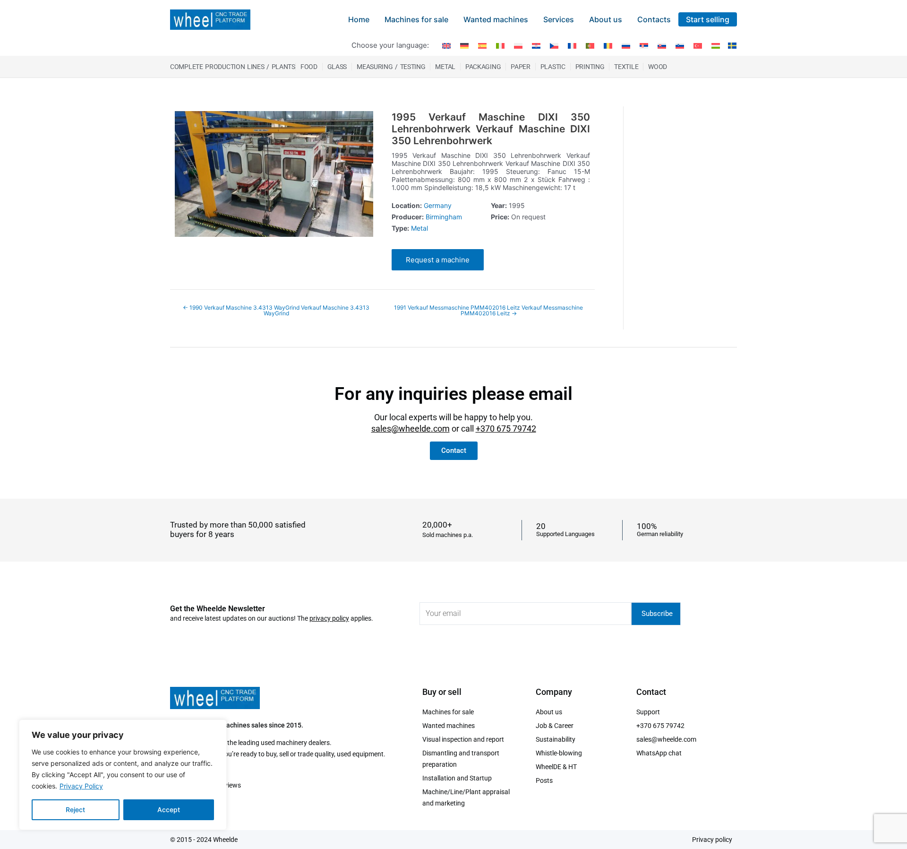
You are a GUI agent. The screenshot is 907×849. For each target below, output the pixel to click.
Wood (657, 66)
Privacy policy (712, 839)
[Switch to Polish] (518, 45)
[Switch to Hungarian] (716, 45)
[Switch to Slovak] (662, 45)
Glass (337, 66)
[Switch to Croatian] (536, 45)
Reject (75, 810)
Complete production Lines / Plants (232, 66)
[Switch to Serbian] (644, 45)
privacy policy (329, 618)
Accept (168, 810)
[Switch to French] (572, 45)
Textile (626, 66)
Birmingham (444, 217)
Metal (445, 66)
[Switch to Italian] (500, 45)
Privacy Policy (81, 786)
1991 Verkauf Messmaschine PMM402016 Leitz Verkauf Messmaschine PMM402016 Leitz (488, 310)
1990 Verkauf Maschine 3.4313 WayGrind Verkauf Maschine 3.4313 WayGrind (276, 310)
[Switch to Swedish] (730, 45)
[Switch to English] (446, 45)
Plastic (552, 66)
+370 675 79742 (506, 428)
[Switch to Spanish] (482, 45)
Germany (438, 205)
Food (308, 66)
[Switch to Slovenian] (680, 45)
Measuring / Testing (391, 66)
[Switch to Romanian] (608, 45)
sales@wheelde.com (410, 428)
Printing (590, 66)
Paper (521, 66)
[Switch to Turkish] (698, 45)
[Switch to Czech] (554, 45)
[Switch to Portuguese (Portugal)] (590, 45)
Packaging (483, 66)
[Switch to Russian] (626, 45)
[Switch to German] (464, 45)
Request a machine (438, 259)
